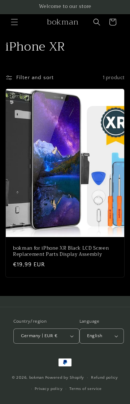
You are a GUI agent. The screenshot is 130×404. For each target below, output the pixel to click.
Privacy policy (48, 389)
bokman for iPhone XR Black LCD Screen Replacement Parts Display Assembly (61, 251)
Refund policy (104, 377)
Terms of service (85, 389)
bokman (36, 377)
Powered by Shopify (64, 377)
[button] (14, 22)
